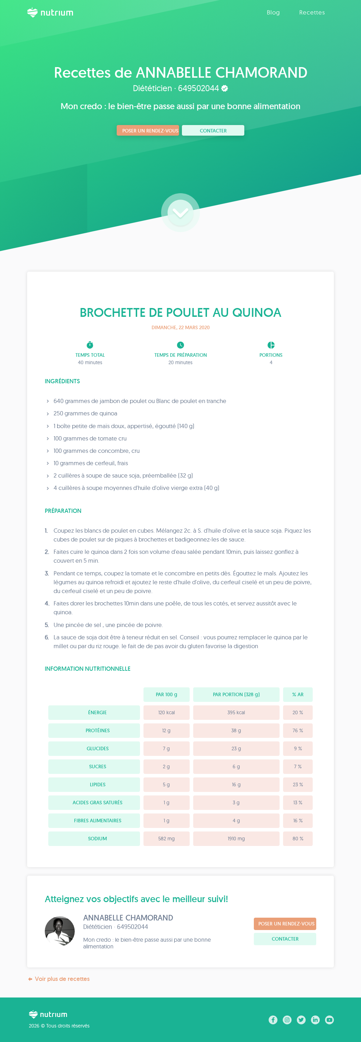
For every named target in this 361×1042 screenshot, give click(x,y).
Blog (273, 12)
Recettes (312, 12)
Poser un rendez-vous (150, 131)
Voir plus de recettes (62, 979)
